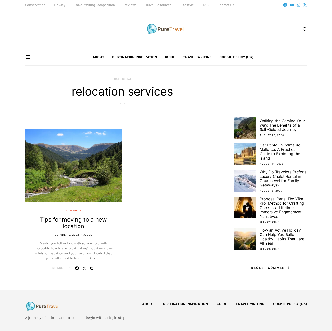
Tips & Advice (73, 210)
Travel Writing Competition (94, 5)
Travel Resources (158, 5)
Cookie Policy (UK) (236, 57)
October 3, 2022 (67, 235)
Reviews (130, 5)
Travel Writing (197, 57)
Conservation (35, 5)
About (98, 57)
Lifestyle (187, 5)
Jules (87, 235)
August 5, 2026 (271, 191)
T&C (206, 5)
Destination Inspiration (134, 57)
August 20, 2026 (272, 135)
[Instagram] (298, 5)
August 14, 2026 (272, 164)
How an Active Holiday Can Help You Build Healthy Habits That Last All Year (282, 237)
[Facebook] (285, 5)
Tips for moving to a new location (73, 223)
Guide (170, 57)
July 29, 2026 (269, 222)
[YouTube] (292, 5)
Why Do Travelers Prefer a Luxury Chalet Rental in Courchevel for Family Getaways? (283, 178)
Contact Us (226, 5)
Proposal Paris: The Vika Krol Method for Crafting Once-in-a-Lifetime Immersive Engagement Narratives (282, 207)
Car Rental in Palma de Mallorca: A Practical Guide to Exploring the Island (280, 152)
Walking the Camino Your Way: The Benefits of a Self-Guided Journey (282, 125)
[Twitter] (305, 5)
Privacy (59, 5)
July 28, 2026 (269, 249)
